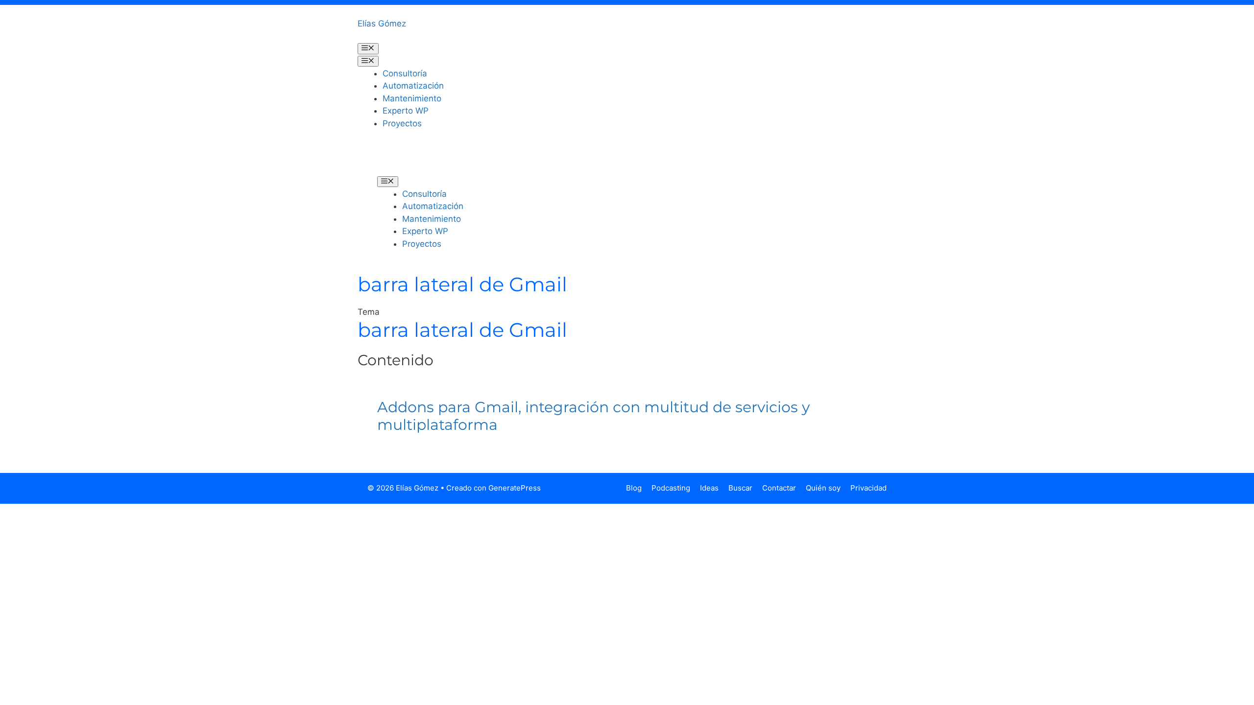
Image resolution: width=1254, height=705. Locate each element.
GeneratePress (514, 488)
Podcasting (670, 488)
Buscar (740, 488)
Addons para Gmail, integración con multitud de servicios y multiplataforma (593, 416)
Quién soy (823, 488)
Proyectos (402, 123)
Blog (634, 488)
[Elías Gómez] (392, 159)
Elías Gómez (382, 23)
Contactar (779, 488)
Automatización (413, 86)
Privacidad (868, 488)
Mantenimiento (412, 98)
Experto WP (406, 111)
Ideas (709, 488)
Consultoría (405, 73)
